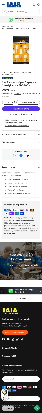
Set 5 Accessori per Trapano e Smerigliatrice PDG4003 (19, 28)
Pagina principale (7, 26)
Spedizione (17, 94)
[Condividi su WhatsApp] (14, 156)
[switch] (5, 398)
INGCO (4, 72)
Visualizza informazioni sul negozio (17, 126)
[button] (38, 4)
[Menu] (3, 4)
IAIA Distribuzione (12, 406)
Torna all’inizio (21, 298)
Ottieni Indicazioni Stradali (15, 332)
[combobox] (21, 11)
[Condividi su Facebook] (21, 156)
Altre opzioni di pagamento (21, 114)
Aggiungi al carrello (28, 102)
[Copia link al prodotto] (27, 156)
